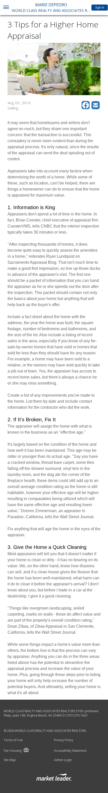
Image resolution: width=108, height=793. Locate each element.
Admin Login (63, 760)
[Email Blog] (95, 107)
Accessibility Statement (70, 751)
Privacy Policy (63, 740)
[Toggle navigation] (6, 8)
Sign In (99, 7)
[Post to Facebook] (86, 107)
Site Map (10, 760)
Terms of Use (13, 740)
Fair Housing (13, 750)
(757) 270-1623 (76, 715)
